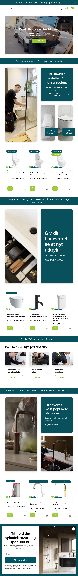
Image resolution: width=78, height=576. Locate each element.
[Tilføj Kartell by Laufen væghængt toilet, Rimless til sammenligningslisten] (25, 329)
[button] (6, 8)
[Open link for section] (39, 35)
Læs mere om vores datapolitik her (26, 568)
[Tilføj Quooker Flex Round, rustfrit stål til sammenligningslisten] (47, 516)
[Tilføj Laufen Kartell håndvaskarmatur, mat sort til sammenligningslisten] (47, 329)
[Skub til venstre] (3, 3)
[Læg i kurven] (10, 188)
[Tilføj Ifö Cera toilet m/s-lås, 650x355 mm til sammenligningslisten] (47, 189)
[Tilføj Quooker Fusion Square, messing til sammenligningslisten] (70, 516)
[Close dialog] (73, 529)
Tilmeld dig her (20, 560)
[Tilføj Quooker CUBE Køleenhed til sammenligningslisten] (25, 516)
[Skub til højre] (75, 3)
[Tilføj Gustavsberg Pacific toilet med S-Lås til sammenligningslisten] (25, 189)
